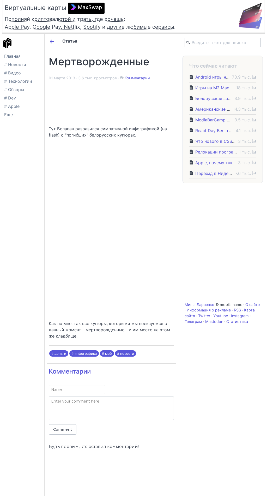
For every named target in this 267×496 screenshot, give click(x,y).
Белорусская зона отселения (225, 98)
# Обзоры (14, 89)
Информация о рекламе (209, 310)
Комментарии (137, 78)
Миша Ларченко (199, 304)
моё (108, 353)
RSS (237, 310)
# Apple (12, 106)
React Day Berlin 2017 (217, 130)
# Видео (12, 72)
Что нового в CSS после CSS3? (227, 141)
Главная (12, 56)
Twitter (204, 316)
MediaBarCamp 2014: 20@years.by (230, 119)
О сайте (252, 304)
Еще (8, 114)
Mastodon (214, 321)
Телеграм (193, 321)
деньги (60, 353)
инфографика (86, 353)
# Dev (10, 98)
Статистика (237, 321)
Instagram (240, 316)
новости (127, 353)
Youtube (220, 316)
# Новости (15, 64)
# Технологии (18, 81)
